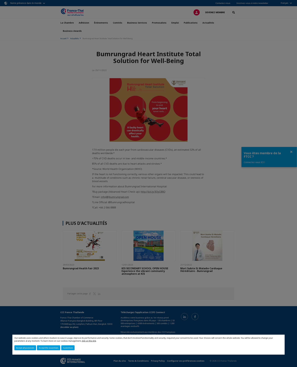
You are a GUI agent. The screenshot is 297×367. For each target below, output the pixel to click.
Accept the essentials (48, 347)
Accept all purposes (25, 347)
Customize (68, 347)
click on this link (89, 340)
